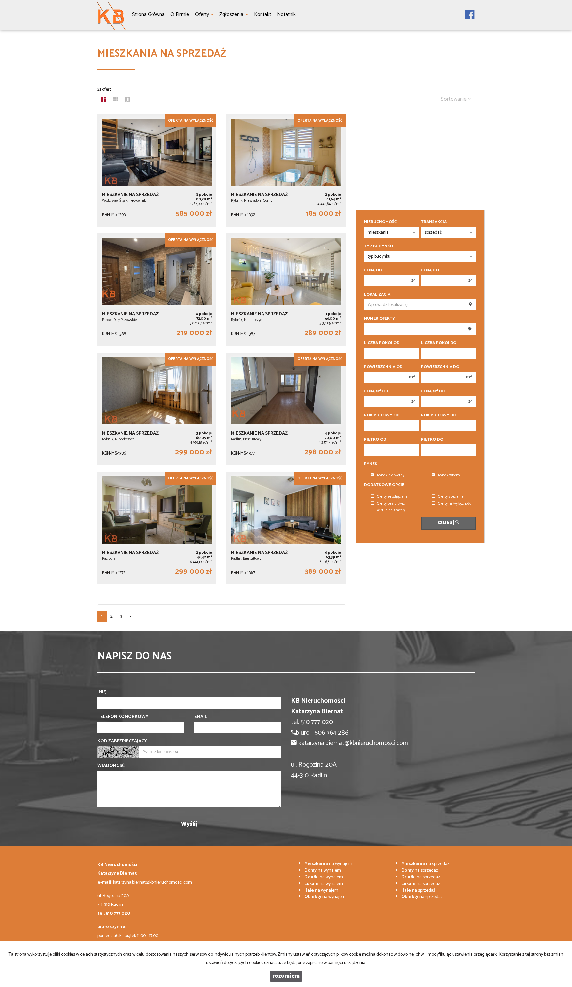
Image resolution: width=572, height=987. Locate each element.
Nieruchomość (380, 222)
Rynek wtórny (449, 475)
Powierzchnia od (383, 367)
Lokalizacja (377, 295)
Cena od (373, 270)
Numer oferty (379, 319)
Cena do (430, 270)
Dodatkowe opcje (384, 485)
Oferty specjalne (451, 497)
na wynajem (328, 864)
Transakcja (434, 222)
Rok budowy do (438, 415)
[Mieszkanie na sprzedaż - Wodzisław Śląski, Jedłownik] (156, 170)
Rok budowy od (382, 415)
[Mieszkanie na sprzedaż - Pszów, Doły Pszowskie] (156, 289)
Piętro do (432, 440)
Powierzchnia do (440, 367)
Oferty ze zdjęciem (392, 497)
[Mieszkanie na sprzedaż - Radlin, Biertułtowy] (286, 409)
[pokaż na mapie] (127, 100)
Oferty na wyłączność (454, 504)
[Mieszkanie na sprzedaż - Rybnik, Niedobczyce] (286, 289)
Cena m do (433, 391)
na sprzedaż (425, 864)
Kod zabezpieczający (122, 741)
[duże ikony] (103, 100)
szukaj (446, 523)
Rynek (370, 464)
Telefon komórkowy (122, 717)
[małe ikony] (116, 100)
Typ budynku (378, 246)
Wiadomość (111, 766)
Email (200, 717)
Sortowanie (454, 99)
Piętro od (375, 440)
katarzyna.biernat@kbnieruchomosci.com (152, 882)
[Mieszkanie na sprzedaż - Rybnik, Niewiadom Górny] (286, 170)
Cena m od (376, 391)
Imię (101, 692)
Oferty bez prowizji (391, 504)
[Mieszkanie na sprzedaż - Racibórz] (156, 528)
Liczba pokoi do (438, 343)
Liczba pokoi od (382, 343)
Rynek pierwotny (390, 475)
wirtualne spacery (391, 510)
